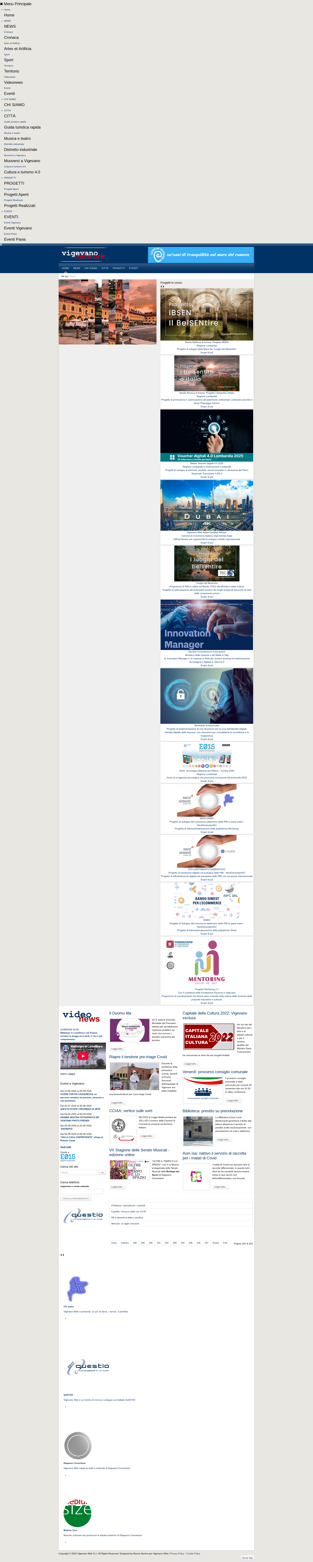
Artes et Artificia (12, 43)
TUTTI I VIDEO (67, 1074)
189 (143, 1242)
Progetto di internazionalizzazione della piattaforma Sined (206, 930)
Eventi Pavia (10, 234)
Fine (225, 1242)
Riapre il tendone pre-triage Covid (138, 1057)
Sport (7, 54)
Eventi (7, 88)
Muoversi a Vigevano (15, 155)
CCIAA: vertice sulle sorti (130, 1111)
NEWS (7, 21)
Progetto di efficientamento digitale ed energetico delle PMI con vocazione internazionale (207, 876)
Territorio (8, 65)
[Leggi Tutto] (78, 1289)
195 (191, 1242)
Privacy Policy (177, 1553)
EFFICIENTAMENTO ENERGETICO (206, 869)
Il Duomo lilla (120, 1013)
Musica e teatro (12, 133)
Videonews (9, 77)
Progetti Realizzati (13, 200)
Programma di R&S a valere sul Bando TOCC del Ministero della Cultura (207, 586)
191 (159, 1242)
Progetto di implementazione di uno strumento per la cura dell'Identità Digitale (207, 729)
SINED (206, 920)
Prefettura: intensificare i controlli (128, 1205)
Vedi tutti (65, 1147)
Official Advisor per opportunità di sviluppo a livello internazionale (206, 539)
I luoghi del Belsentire (207, 583)
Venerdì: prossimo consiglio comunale (215, 1072)
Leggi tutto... (117, 1048)
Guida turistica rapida (15, 121)
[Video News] (81, 1016)
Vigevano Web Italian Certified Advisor (206, 532)
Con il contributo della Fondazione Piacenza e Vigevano (207, 992)
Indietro (125, 1242)
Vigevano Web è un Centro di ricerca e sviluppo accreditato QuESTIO (99, 1400)
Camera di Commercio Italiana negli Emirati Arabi (206, 535)
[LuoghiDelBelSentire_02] (201, 254)
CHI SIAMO (10, 99)
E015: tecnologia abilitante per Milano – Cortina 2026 (206, 770)
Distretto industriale (14, 144)
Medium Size (70, 1530)
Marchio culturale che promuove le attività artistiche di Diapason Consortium (103, 1535)
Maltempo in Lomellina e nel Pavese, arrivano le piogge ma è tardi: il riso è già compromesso (81, 1036)
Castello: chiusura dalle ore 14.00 (128, 1211)
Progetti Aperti (11, 189)
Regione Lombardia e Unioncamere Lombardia (207, 466)
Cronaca (8, 32)
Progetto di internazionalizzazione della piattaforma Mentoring (207, 828)
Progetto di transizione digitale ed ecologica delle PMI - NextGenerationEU (207, 872)
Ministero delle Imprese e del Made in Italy (207, 655)
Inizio (114, 1242)
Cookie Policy (193, 1553)
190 (151, 1242)
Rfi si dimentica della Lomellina (127, 1217)
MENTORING (207, 818)
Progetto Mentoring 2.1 (207, 989)
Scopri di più (207, 352)
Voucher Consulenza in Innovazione (206, 651)
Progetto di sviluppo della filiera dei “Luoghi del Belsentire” (207, 349)
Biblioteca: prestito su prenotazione (213, 1111)
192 (167, 1242)
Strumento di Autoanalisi (206, 725)
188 (135, 1242)
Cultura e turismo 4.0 (15, 166)
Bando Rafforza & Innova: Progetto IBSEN (207, 342)
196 (199, 1242)
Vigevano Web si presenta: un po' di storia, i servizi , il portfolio (96, 1311)
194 (183, 1242)
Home (7, 9)
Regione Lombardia (207, 345)
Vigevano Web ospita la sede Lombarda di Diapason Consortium (97, 1468)
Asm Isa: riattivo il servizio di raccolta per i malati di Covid (214, 1155)
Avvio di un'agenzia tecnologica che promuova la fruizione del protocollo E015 (207, 777)
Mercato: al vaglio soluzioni (125, 1223)
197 (207, 1242)
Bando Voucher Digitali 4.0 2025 (206, 463)
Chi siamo (69, 1306)
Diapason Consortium (75, 1463)
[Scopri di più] (206, 314)
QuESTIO (68, 1395)
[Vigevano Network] (83, 254)
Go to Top (247, 1557)
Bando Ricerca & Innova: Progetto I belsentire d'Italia (207, 393)
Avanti (216, 1242)
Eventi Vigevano (12, 222)
